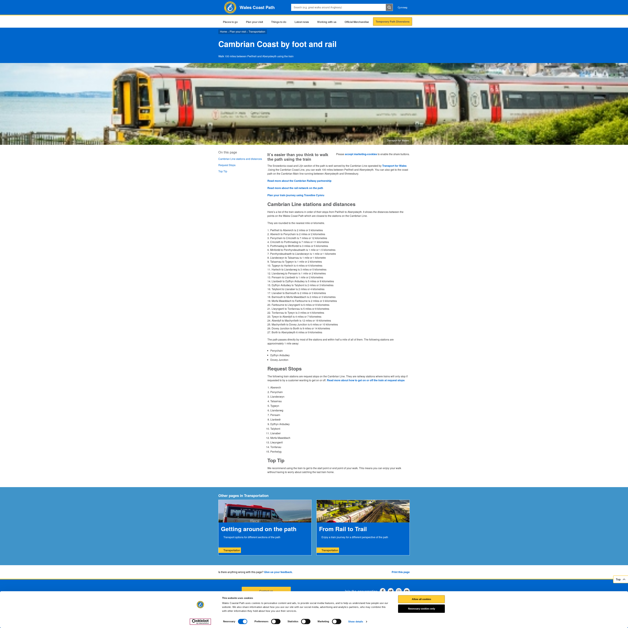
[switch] (275, 621)
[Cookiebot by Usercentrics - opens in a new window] (200, 621)
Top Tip (222, 171)
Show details (355, 621)
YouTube (407, 591)
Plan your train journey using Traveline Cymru (295, 195)
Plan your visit (238, 31)
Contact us (266, 591)
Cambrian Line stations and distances (240, 159)
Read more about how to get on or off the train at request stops (366, 380)
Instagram (399, 591)
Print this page (401, 572)
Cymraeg (402, 7)
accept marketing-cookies (361, 154)
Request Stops (227, 165)
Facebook (383, 591)
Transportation (257, 31)
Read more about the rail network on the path (295, 188)
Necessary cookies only (421, 608)
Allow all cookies (421, 599)
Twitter (391, 591)
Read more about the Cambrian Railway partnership (299, 181)
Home (223, 31)
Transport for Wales (394, 166)
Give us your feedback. (278, 572)
